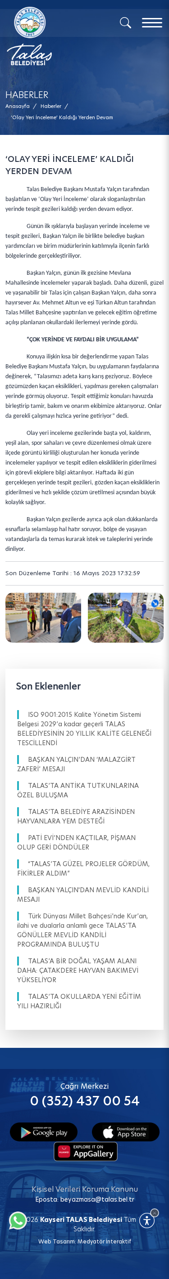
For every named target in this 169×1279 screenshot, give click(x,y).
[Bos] (43, 618)
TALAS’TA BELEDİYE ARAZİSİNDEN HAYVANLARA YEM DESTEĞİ (76, 816)
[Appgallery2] (85, 1150)
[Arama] (125, 22)
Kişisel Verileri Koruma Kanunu (85, 1189)
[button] (62, 117)
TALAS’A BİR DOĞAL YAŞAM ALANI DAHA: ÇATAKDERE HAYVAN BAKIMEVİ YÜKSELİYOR (77, 970)
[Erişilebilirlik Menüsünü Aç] (147, 1221)
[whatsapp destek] (16, 1218)
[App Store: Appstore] (126, 1131)
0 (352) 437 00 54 (85, 1101)
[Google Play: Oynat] (44, 1131)
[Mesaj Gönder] (48, 36)
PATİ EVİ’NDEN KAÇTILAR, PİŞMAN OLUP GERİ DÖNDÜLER (76, 842)
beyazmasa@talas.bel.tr (97, 1199)
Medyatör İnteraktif (104, 1241)
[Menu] (152, 22)
